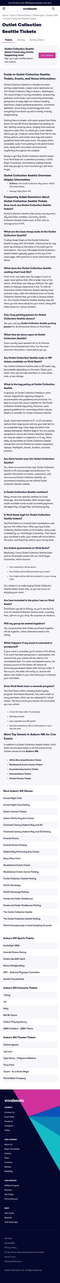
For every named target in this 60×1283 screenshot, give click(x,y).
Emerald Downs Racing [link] (14, 952)
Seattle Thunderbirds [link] (13, 979)
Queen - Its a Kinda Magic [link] (16, 1071)
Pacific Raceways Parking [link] (16, 892)
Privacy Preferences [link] (12, 1261)
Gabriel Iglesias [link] (11, 1045)
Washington (39, 15)
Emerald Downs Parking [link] (15, 845)
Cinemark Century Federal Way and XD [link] (23, 825)
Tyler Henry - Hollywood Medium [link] (19, 1058)
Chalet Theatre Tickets (20, 778)
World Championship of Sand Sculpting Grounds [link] (27, 925)
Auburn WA (52, 15)
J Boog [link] (6, 995)
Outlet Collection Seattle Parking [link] (19, 878)
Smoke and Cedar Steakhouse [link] (18, 898)
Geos (12, 15)
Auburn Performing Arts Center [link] (18, 818)
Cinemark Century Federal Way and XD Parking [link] (27, 831)
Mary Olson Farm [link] (12, 858)
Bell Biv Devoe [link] (10, 1015)
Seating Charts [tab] (37, 40)
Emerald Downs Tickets (20, 774)
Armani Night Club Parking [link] (16, 805)
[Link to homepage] (30, 8)
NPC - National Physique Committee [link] (21, 972)
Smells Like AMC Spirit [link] (14, 959)
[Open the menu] (4, 8)
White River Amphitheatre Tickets (25, 760)
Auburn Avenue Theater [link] (15, 811)
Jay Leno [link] (7, 1051)
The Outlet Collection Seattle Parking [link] (21, 919)
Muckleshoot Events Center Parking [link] (21, 872)
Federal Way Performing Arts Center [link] (21, 852)
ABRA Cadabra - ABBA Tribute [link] (18, 1028)
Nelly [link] (5, 1008)
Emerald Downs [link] (11, 838)
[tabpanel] (30, 55)
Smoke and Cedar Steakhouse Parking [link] (22, 905)
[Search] (53, 8)
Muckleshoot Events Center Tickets (26, 764)
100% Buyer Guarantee (33, 3)
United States (24, 15)
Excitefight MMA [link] (11, 945)
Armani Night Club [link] (12, 798)
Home (5, 15)
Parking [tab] (21, 40)
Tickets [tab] (8, 40)
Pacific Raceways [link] (12, 885)
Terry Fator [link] (8, 1065)
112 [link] (4, 1002)
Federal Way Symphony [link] (15, 1022)
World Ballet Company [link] (14, 1078)
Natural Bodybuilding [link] (13, 965)
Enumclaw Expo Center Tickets (23, 769)
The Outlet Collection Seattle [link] (17, 912)
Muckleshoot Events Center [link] (16, 865)
